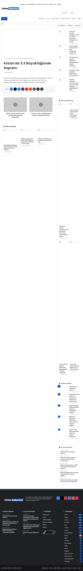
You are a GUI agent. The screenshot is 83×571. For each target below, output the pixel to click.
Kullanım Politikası (65, 18)
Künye (48, 18)
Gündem (66, 540)
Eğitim (66, 538)
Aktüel (66, 548)
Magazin (66, 551)
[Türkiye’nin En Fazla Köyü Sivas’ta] (63, 389)
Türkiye (66, 527)
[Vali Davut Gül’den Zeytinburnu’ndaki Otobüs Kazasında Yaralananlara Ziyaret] (63, 34)
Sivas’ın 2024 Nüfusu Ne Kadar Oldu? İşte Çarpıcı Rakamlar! (74, 433)
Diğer (59, 4)
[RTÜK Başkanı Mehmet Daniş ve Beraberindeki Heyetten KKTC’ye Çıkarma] (11, 136)
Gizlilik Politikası (55, 18)
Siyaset (39, 4)
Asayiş (51, 4)
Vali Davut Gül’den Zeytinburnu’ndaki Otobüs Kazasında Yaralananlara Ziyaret (74, 37)
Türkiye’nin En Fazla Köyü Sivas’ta (73, 388)
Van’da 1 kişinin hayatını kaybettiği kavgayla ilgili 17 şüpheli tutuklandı (74, 61)
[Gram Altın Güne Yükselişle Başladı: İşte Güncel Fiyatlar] (63, 72)
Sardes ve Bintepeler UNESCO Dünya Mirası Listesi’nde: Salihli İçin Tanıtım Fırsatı (27, 141)
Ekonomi (45, 4)
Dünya (66, 535)
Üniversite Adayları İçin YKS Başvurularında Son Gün (45, 140)
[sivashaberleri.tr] (10, 8)
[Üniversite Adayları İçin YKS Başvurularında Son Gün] (45, 133)
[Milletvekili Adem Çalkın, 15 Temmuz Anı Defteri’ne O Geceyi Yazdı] (63, 398)
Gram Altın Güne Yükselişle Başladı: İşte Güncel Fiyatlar (74, 72)
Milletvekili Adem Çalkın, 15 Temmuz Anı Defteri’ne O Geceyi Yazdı (74, 398)
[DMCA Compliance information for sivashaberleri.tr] (49, 534)
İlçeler (66, 546)
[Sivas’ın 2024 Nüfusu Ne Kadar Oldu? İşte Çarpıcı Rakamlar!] (63, 432)
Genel (12, 58)
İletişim (79, 18)
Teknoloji (66, 561)
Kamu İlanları (67, 543)
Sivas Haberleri (31, 4)
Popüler (70, 25)
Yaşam (66, 530)
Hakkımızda (42, 18)
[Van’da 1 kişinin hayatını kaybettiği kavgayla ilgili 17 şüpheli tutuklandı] (63, 59)
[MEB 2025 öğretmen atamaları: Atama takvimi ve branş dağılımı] (63, 419)
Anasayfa (23, 4)
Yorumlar (77, 25)
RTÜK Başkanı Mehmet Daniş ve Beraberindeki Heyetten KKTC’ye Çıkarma (10, 147)
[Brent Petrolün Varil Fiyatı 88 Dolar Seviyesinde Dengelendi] (63, 48)
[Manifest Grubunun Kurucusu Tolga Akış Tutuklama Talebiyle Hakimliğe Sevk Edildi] (63, 82)
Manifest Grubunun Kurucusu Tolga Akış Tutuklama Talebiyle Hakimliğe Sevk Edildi (73, 85)
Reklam (74, 18)
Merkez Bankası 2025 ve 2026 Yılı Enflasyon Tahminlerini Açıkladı (74, 409)
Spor (55, 4)
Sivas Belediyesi (68, 559)
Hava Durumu (68, 556)
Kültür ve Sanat (68, 553)
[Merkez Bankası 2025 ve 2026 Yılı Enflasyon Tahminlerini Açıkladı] (63, 408)
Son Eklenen (61, 25)
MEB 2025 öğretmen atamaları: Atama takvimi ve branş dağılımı (73, 421)
